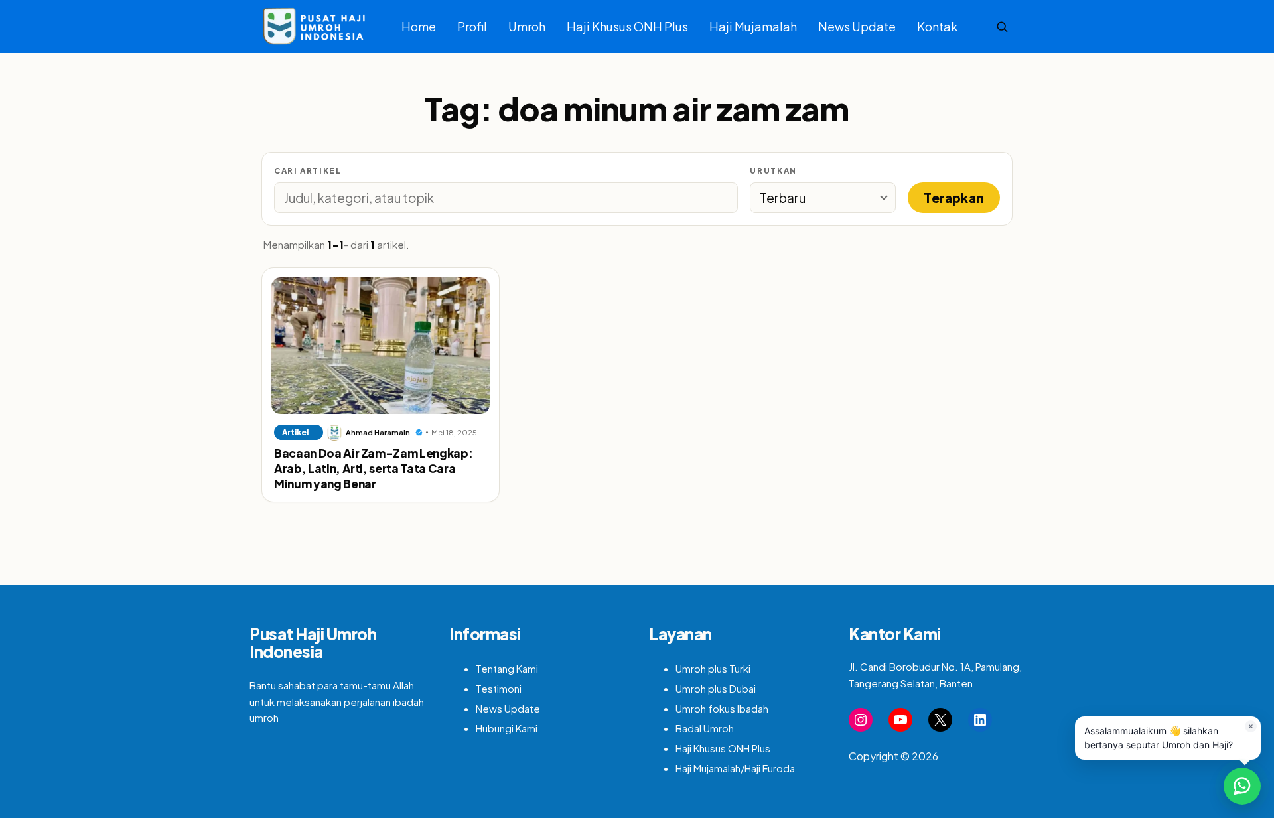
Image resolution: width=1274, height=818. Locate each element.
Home (418, 26)
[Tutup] (1251, 726)
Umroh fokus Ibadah (721, 708)
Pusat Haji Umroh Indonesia (312, 643)
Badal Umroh (704, 728)
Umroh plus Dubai (715, 688)
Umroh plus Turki (712, 668)
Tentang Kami (507, 668)
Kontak (937, 26)
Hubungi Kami (506, 728)
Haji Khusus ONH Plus (627, 26)
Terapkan (954, 198)
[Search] (1002, 26)
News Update (857, 26)
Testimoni (499, 688)
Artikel (295, 432)
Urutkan (773, 171)
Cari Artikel (307, 171)
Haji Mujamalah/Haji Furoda (735, 768)
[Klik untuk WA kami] (1242, 786)
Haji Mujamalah (753, 26)
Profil (472, 26)
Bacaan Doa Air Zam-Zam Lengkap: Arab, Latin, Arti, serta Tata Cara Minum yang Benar (373, 469)
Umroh (526, 26)
